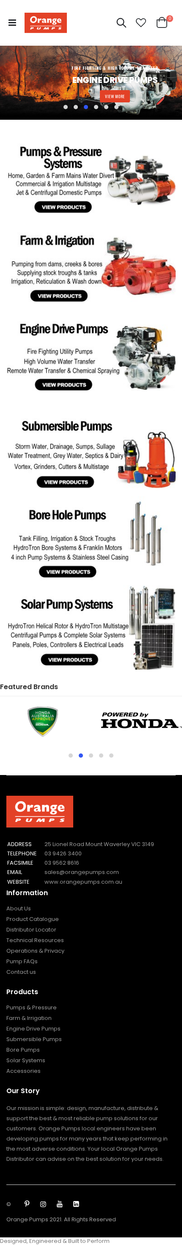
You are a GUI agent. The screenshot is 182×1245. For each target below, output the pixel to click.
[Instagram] (43, 1204)
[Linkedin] (76, 1204)
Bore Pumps (23, 1050)
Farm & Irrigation (29, 1018)
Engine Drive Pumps (33, 1029)
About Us (18, 908)
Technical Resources (35, 940)
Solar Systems (25, 1060)
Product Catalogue (32, 919)
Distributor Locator (31, 930)
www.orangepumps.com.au (83, 882)
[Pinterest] (26, 1204)
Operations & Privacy (35, 951)
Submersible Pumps (34, 1039)
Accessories (23, 1071)
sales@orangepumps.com (81, 872)
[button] (141, 23)
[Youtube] (59, 1204)
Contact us (21, 972)
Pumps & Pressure (31, 1007)
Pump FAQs (22, 961)
